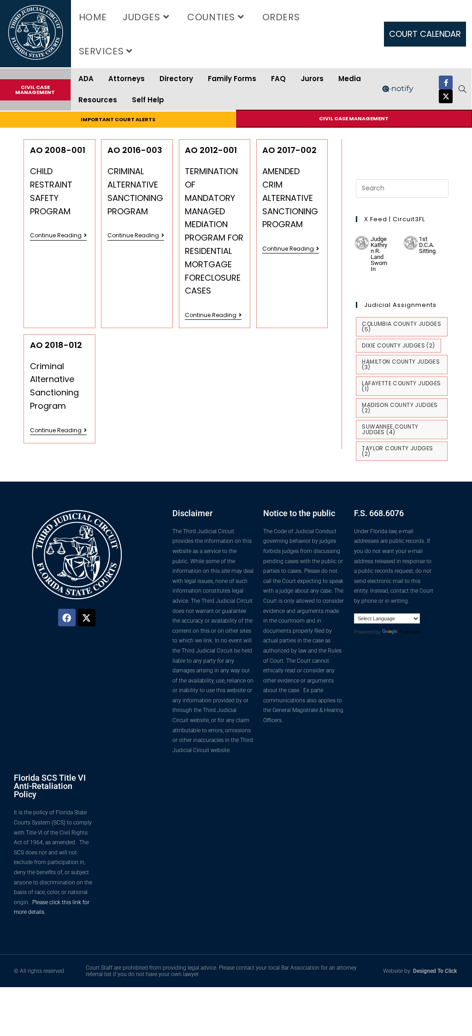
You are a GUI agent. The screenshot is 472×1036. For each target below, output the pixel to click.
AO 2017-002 (289, 150)
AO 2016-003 (134, 150)
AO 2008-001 (57, 150)
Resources (97, 100)
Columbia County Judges (401, 326)
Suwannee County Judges (390, 429)
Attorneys (126, 78)
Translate (409, 632)
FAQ (278, 78)
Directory (176, 78)
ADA (86, 78)
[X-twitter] (446, 96)
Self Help (148, 100)
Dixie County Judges (398, 345)
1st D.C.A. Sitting (427, 244)
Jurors (312, 78)
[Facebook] (67, 617)
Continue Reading (58, 235)
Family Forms (232, 78)
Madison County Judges (399, 407)
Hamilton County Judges (401, 364)
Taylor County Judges (397, 451)
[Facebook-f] (446, 82)
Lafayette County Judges (401, 386)
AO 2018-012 (56, 345)
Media (349, 78)
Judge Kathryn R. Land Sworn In (379, 253)
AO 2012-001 (211, 150)
